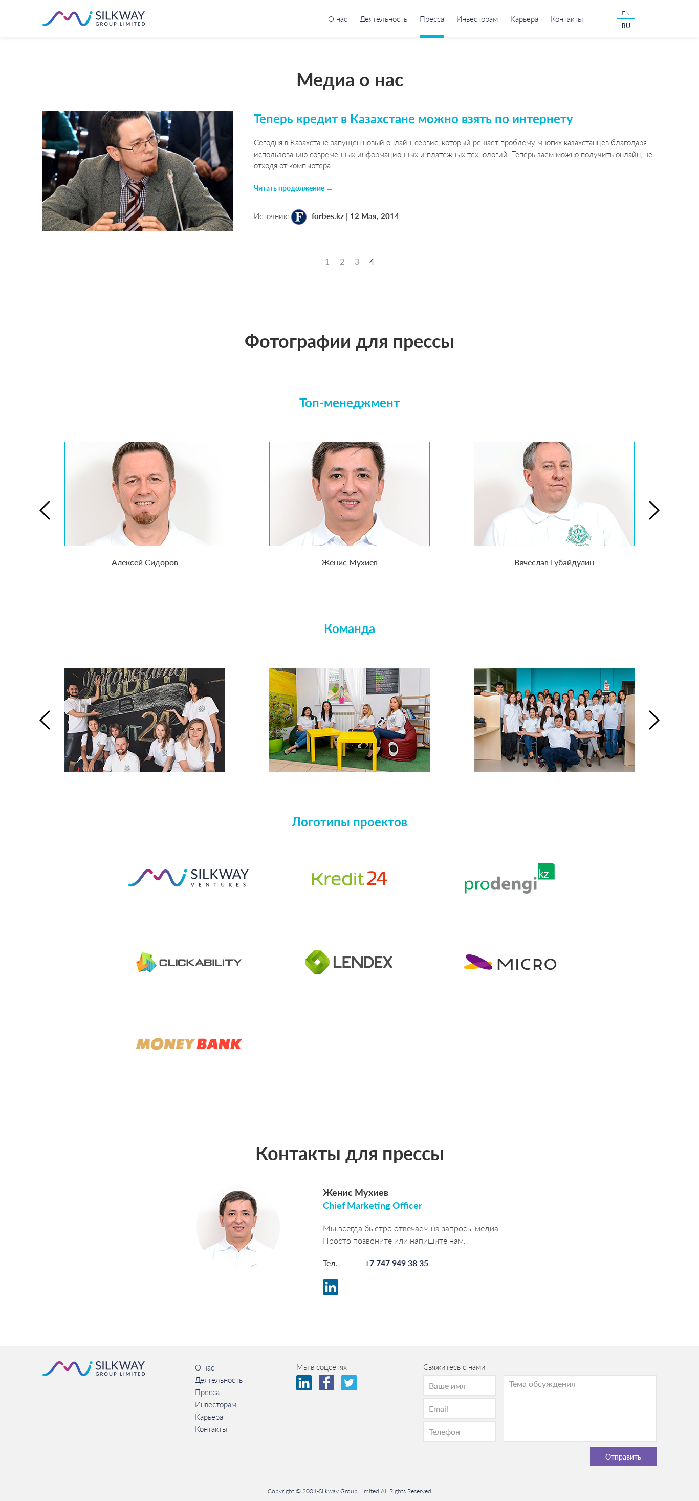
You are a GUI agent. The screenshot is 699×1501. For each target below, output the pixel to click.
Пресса (432, 18)
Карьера (524, 18)
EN (626, 13)
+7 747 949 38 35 (396, 1263)
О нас (337, 18)
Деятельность (383, 18)
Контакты (567, 18)
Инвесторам (477, 18)
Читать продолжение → (293, 188)
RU (626, 25)
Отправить (623, 1456)
